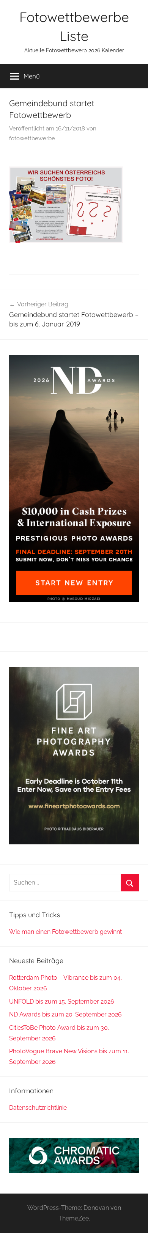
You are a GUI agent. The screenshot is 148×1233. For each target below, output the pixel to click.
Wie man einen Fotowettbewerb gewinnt (65, 931)
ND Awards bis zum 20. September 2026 (65, 1014)
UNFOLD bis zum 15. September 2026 (61, 1001)
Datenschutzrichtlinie (38, 1107)
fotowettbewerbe (32, 138)
